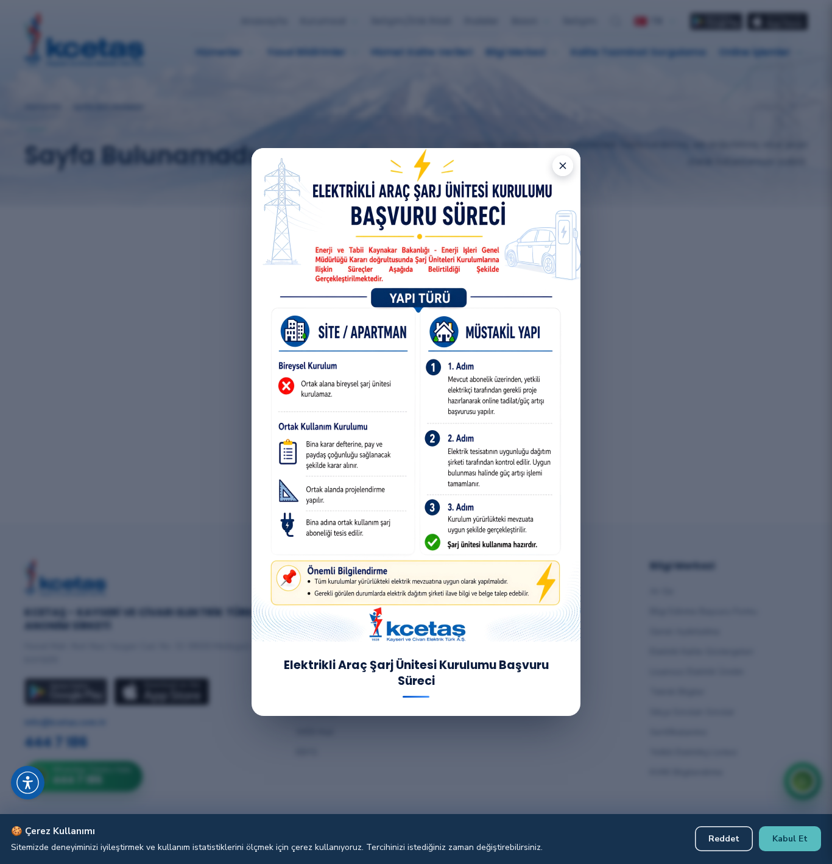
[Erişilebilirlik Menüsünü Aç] (27, 782)
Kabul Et (790, 839)
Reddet (723, 839)
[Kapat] (562, 165)
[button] (43, 768)
